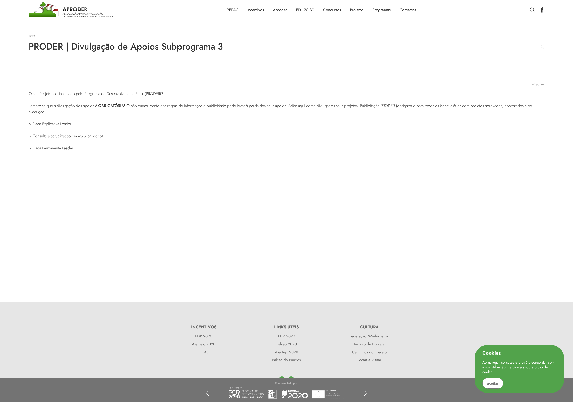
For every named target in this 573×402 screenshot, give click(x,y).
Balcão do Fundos (286, 360)
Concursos (332, 10)
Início (32, 36)
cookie (487, 371)
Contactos (408, 10)
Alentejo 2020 (203, 344)
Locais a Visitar (369, 360)
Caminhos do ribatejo (369, 352)
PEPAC (232, 10)
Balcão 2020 (286, 344)
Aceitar (493, 383)
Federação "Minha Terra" (369, 336)
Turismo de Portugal (369, 344)
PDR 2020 (203, 336)
